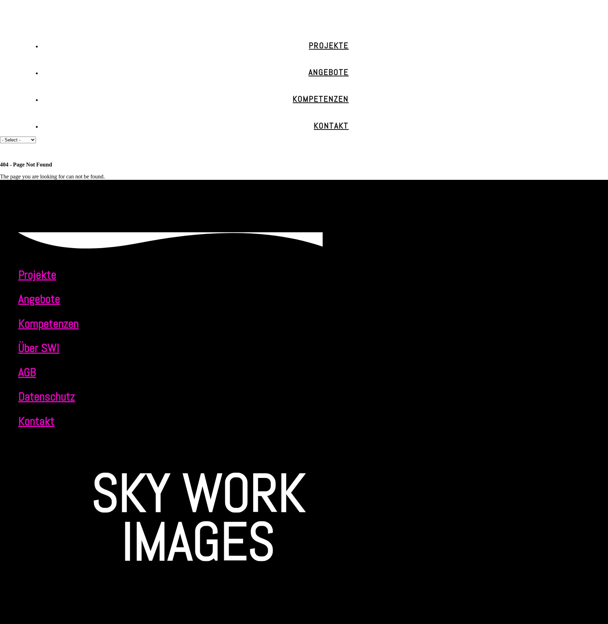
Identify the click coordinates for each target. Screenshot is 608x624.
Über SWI (38, 347)
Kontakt (331, 125)
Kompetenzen (321, 98)
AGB (27, 372)
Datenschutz (46, 396)
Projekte (329, 45)
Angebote (329, 72)
